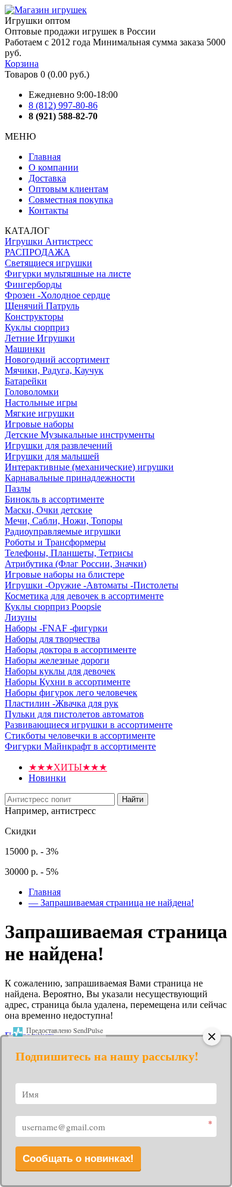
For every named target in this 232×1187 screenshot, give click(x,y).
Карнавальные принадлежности (70, 478)
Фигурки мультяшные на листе (68, 274)
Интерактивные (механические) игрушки (89, 467)
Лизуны (21, 617)
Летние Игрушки (40, 338)
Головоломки (32, 392)
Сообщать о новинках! (78, 1158)
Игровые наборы (39, 424)
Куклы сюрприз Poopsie (53, 607)
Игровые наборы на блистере (64, 574)
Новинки (47, 778)
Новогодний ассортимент (57, 359)
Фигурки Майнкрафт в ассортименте (80, 746)
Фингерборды (33, 284)
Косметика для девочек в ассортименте (84, 596)
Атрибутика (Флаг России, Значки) (75, 564)
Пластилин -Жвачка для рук (61, 703)
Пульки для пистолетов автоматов (74, 714)
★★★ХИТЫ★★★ (68, 767)
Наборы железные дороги (57, 660)
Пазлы (18, 488)
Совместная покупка (71, 200)
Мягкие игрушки (39, 413)
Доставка (47, 178)
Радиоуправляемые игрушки (63, 531)
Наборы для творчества (52, 639)
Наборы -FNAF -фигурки (56, 628)
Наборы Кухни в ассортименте (67, 682)
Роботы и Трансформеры (55, 542)
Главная (45, 157)
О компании (54, 167)
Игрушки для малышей (52, 456)
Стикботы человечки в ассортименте (80, 735)
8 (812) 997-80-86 (63, 105)
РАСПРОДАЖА (37, 252)
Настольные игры (41, 402)
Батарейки (26, 381)
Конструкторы (34, 317)
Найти (132, 799)
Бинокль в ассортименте (54, 499)
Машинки (25, 349)
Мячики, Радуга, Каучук (54, 370)
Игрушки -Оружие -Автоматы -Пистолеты (91, 585)
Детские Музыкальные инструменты (80, 435)
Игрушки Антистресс (49, 241)
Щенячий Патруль (42, 306)
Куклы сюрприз (37, 327)
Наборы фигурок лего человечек (71, 692)
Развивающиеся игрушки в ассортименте (89, 725)
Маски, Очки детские (48, 510)
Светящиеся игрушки (48, 263)
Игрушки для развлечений (58, 445)
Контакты (48, 210)
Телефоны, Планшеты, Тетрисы (69, 553)
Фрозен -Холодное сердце (57, 295)
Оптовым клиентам (68, 189)
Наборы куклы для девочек (60, 671)
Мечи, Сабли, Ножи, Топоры (64, 521)
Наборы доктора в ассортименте (70, 650)
